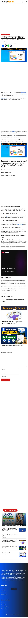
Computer (4, 34)
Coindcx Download (6, 552)
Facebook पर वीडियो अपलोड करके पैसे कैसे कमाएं (12, 345)
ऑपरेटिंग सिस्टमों (23, 92)
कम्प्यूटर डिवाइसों (24, 94)
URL (25, 223)
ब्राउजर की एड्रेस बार (15, 223)
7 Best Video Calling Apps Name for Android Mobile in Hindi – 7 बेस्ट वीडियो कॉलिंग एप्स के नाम (9, 529)
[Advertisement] (14, 604)
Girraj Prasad (7, 41)
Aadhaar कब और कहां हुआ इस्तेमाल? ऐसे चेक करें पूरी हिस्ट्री (10, 535)
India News (3, 588)
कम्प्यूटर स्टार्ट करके (8, 216)
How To (8, 34)
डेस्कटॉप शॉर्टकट (20, 224)
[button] (22, 2)
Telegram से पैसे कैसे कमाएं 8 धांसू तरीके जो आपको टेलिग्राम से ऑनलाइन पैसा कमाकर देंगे (9, 541)
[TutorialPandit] (7, 2)
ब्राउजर (22, 216)
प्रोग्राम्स (13, 131)
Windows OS (4, 98)
